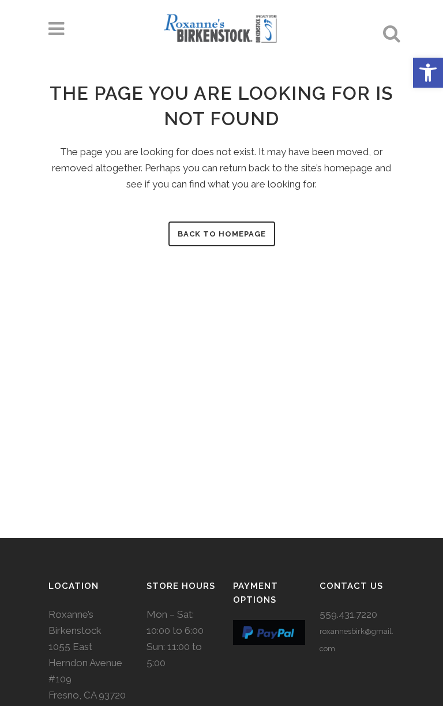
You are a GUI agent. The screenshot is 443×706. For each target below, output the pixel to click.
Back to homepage (222, 234)
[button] (428, 73)
